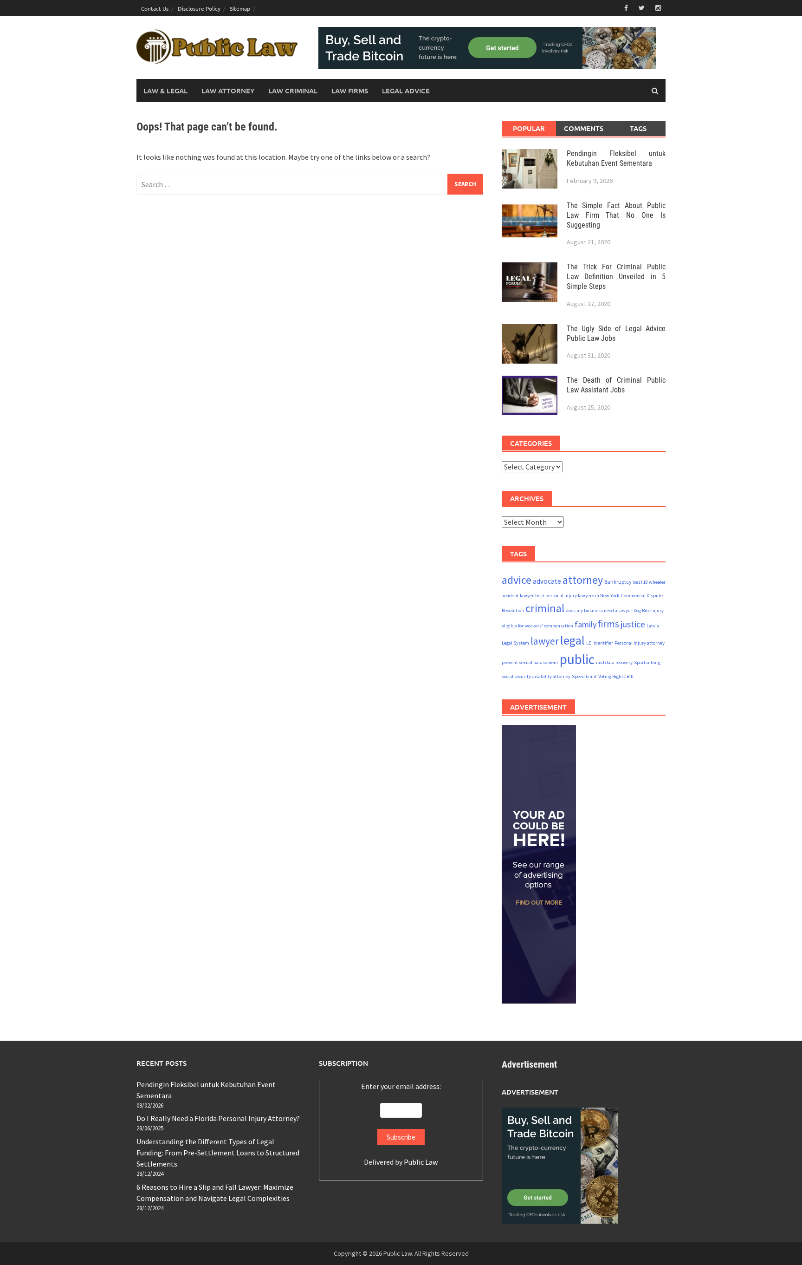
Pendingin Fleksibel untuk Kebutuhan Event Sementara (616, 158)
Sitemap (240, 8)
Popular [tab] (529, 128)
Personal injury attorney (639, 643)
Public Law (421, 1162)
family (585, 624)
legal (572, 640)
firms (608, 624)
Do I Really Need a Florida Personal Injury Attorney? (218, 1118)
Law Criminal (292, 90)
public (577, 659)
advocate (547, 581)
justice (633, 624)
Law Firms (349, 90)
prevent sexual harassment (530, 662)
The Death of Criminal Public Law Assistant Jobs (616, 385)
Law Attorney (227, 90)
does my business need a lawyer (599, 610)
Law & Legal (165, 90)
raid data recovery (614, 662)
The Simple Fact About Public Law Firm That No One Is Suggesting (616, 215)
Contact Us (154, 8)
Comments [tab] (583, 128)
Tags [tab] (638, 128)
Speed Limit (584, 676)
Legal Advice (406, 90)
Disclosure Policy (199, 8)
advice (516, 580)
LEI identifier (599, 643)
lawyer (544, 641)
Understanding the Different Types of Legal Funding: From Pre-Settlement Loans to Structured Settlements (217, 1152)
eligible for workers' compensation (537, 626)
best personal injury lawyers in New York (577, 596)
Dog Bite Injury (649, 610)
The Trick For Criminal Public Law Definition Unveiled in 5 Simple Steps (616, 276)
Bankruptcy (618, 581)
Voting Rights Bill (616, 676)
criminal (544, 608)
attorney (583, 580)
